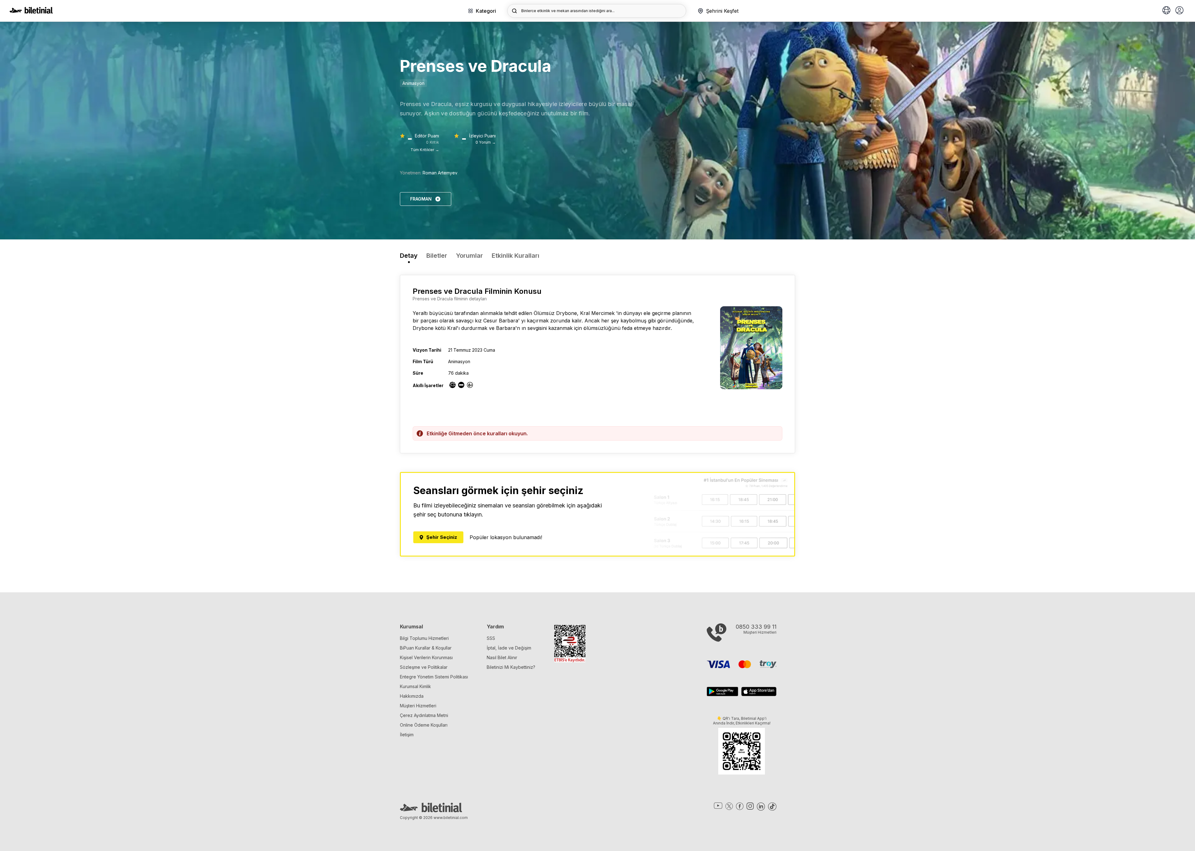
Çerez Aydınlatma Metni (424, 715)
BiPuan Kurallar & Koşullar (426, 647)
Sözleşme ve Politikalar (424, 667)
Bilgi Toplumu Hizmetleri (424, 638)
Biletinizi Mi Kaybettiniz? (511, 667)
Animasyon (413, 83)
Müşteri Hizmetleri (418, 705)
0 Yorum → (486, 142)
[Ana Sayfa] (31, 12)
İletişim (407, 734)
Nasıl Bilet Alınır (502, 657)
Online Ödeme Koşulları (424, 725)
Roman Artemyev (440, 172)
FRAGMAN (421, 198)
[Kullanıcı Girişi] (1179, 10)
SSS (491, 638)
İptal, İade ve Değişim (509, 647)
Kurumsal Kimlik (415, 686)
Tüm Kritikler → (424, 149)
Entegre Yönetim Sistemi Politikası (434, 676)
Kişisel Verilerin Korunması (426, 657)
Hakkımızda (412, 696)
